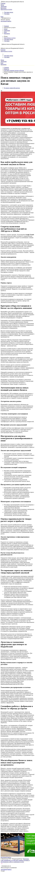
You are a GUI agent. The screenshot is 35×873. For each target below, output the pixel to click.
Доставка (6, 13)
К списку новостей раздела (12, 88)
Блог (2, 16)
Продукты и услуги (6, 9)
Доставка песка (8, 12)
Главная (3, 3)
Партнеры (26, 859)
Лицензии (4, 6)
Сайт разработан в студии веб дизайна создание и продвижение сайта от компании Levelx (15, 861)
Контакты (3, 8)
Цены (2, 5)
